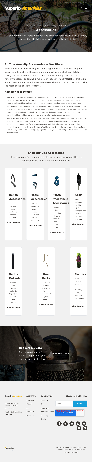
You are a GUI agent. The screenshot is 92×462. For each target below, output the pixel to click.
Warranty (30, 416)
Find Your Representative (47, 409)
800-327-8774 (83, 2)
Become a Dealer (45, 417)
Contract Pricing (30, 402)
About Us (31, 396)
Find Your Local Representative (69, 2)
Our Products (30, 409)
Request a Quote (45, 402)
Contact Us (47, 396)
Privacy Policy (69, 449)
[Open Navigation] (86, 8)
